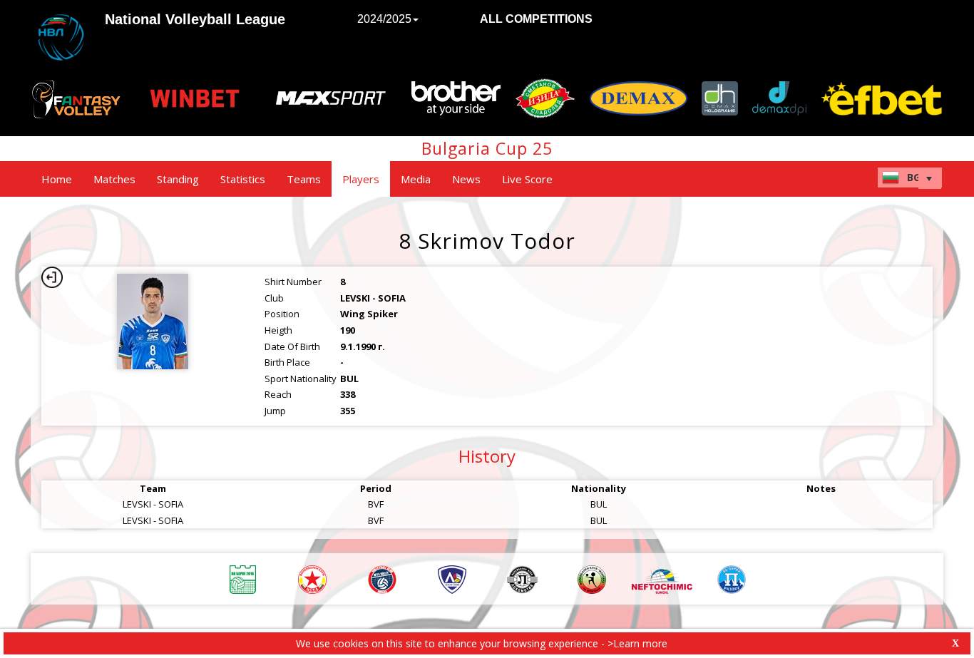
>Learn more (637, 643)
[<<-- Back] (52, 277)
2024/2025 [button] (384, 19)
